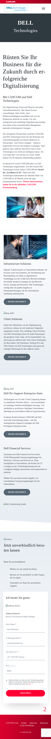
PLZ (11, 666)
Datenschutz (44, 723)
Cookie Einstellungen (27, 725)
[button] (43, 8)
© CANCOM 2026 (25, 732)
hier (29, 684)
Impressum (33, 723)
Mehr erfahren (17, 302)
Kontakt (24, 723)
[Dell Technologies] (16, 9)
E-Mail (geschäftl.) (14, 638)
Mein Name (11, 624)
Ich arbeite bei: (12, 652)
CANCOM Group (12, 723)
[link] (44, 709)
